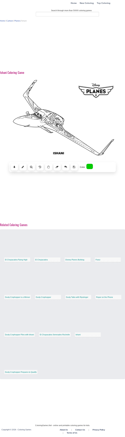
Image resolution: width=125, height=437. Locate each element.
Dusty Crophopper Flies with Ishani (19, 335)
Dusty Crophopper (43, 297)
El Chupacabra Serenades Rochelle (55, 335)
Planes (17, 21)
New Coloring (87, 3)
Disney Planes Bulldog (74, 260)
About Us (64, 430)
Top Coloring (103, 3)
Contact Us (80, 430)
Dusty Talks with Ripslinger (77, 297)
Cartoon (9, 21)
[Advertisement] (62, 46)
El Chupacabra (41, 260)
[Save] (74, 167)
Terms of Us (72, 433)
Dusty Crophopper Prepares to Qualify (21, 372)
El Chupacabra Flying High (16, 260)
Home (74, 3)
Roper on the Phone (104, 297)
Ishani (78, 335)
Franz (98, 260)
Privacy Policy (99, 430)
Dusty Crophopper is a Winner (17, 297)
